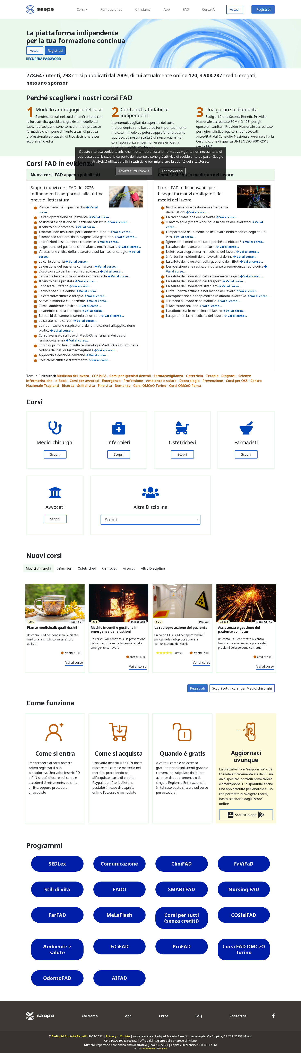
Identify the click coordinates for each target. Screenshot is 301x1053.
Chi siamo (142, 9)
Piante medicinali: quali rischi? (52, 628)
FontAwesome (148, 1048)
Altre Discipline (153, 568)
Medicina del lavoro (73, 376)
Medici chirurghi (38, 568)
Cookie (125, 1036)
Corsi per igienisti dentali (130, 376)
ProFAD (182, 946)
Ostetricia (194, 376)
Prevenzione (213, 380)
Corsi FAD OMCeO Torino (244, 949)
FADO (119, 889)
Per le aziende (111, 9)
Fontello (163, 1048)
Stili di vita (86, 385)
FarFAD (57, 915)
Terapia (212, 376)
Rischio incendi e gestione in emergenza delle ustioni (114, 629)
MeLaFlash (119, 915)
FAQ (186, 9)
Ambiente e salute (161, 380)
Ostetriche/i (87, 568)
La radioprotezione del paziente (180, 628)
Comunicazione (119, 863)
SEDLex (57, 863)
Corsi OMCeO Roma (185, 385)
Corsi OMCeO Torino (149, 385)
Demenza (122, 385)
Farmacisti (110, 568)
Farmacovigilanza (168, 376)
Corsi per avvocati (84, 380)
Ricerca (68, 385)
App (167, 9)
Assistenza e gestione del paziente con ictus (239, 629)
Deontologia (189, 380)
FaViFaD (243, 863)
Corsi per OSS (237, 380)
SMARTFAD (181, 889)
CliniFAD (181, 863)
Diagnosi (228, 376)
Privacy (111, 1036)
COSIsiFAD (243, 915)
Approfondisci (172, 171)
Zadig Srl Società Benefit (69, 1036)
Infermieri (64, 568)
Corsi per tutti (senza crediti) (181, 918)
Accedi (235, 9)
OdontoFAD (57, 978)
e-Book (61, 380)
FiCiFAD (119, 946)
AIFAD (119, 978)
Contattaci (239, 1016)
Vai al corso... (101, 217)
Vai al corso (74, 662)
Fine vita (105, 385)
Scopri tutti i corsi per (242, 688)
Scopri (55, 454)
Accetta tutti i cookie (133, 171)
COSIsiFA (99, 376)
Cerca (206, 9)
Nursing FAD (243, 889)
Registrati (264, 9)
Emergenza (111, 380)
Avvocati (129, 568)
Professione (133, 380)
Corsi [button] (81, 9)
